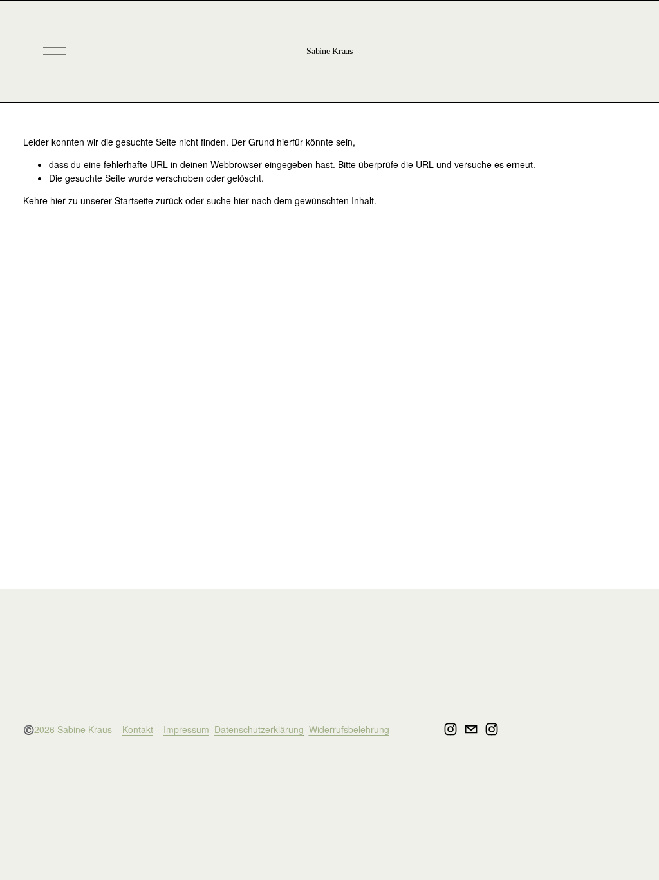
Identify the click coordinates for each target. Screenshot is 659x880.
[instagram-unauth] (450, 729)
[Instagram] (491, 729)
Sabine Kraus (329, 51)
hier (58, 200)
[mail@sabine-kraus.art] (471, 729)
